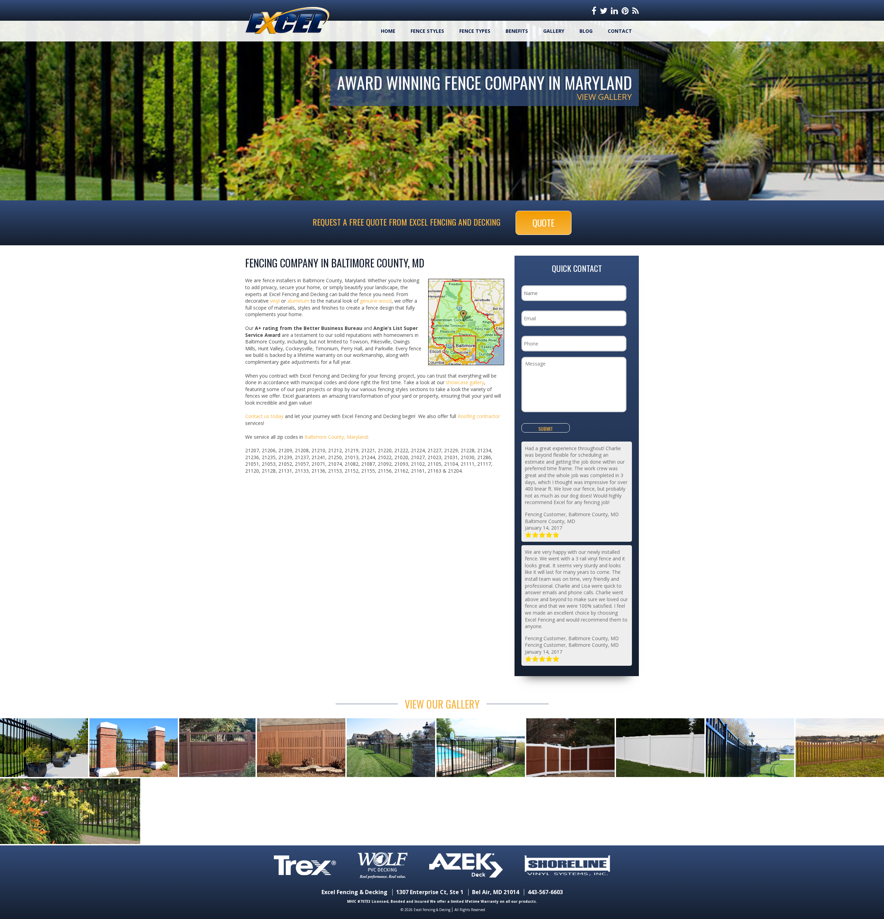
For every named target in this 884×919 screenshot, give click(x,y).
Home (388, 31)
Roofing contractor (479, 416)
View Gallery (604, 96)
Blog (586, 31)
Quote (543, 222)
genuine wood (376, 300)
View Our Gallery (442, 704)
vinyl (275, 300)
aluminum (298, 300)
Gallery (553, 31)
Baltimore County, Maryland (336, 437)
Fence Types (474, 31)
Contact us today (264, 416)
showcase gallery (465, 382)
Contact (620, 31)
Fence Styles (427, 31)
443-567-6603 (545, 892)
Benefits (517, 31)
